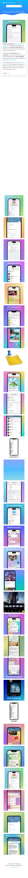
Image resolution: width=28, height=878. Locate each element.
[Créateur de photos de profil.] (14, 514)
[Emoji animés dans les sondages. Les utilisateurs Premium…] (14, 382)
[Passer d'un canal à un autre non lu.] (14, 646)
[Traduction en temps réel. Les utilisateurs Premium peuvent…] (14, 844)
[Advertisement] (14, 135)
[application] (14, 31)
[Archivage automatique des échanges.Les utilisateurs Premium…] (14, 316)
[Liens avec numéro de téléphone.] (14, 492)
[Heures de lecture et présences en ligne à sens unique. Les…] (14, 206)
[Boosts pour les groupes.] (14, 624)
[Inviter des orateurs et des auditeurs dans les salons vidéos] (14, 580)
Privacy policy (14, 867)
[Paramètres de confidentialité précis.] (14, 228)
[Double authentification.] (14, 404)
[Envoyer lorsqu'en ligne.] (14, 602)
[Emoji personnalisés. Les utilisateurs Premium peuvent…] (14, 668)
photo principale (12, 60)
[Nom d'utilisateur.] (14, 426)
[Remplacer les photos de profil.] (14, 734)
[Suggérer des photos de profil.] (14, 558)
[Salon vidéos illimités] (14, 470)
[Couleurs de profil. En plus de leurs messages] (14, 756)
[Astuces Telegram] (14, 360)
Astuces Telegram (10, 3)
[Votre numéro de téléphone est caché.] (14, 338)
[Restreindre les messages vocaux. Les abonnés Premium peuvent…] (14, 800)
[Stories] (14, 272)
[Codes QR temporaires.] (14, 822)
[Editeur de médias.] (14, 690)
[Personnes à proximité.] (14, 448)
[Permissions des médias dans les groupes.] (14, 536)
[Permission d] (14, 778)
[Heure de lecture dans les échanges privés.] (14, 294)
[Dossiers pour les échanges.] (14, 712)
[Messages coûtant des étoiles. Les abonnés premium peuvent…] (14, 250)
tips (9, 73)
